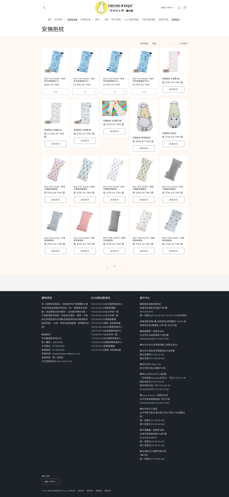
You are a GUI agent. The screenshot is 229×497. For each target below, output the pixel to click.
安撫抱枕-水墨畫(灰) (53, 130)
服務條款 (99, 491)
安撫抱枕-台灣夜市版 (112, 121)
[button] (44, 8)
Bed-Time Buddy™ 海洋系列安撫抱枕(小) (54, 80)
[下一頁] (122, 266)
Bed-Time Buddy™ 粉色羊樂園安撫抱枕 (54, 188)
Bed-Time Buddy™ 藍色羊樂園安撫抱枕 (84, 188)
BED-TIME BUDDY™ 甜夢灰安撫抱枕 (114, 239)
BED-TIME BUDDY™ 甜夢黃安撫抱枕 (144, 239)
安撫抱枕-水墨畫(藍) (83, 130)
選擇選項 (173, 89)
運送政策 (108, 491)
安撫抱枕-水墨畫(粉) (171, 79)
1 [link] (107, 266)
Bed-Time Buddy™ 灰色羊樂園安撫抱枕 (172, 188)
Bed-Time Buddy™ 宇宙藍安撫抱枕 (54, 239)
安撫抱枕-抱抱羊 (169, 133)
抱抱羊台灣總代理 (54, 491)
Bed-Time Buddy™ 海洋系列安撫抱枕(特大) (143, 80)
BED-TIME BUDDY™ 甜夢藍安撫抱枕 (173, 239)
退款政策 (81, 491)
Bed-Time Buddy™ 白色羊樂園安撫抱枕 (113, 188)
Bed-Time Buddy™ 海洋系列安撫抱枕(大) (113, 80)
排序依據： (145, 43)
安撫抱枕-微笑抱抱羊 (142, 138)
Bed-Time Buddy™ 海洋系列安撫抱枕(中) (84, 80)
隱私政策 (90, 491)
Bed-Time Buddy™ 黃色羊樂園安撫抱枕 (143, 188)
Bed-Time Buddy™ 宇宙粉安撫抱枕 (84, 239)
